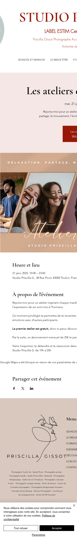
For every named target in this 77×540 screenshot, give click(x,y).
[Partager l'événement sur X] (23, 388)
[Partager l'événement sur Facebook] (14, 388)
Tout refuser (21, 528)
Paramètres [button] (38, 535)
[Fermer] (72, 507)
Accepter (57, 528)
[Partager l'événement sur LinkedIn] (31, 388)
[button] (31, 60)
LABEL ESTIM (58, 31)
